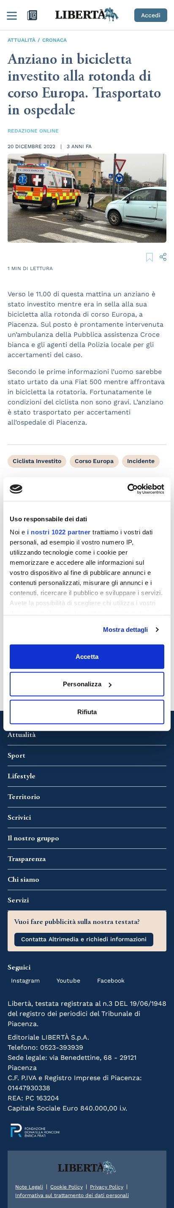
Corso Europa (94, 461)
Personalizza (82, 684)
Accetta (87, 656)
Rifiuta (87, 711)
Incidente (141, 461)
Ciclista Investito (37, 461)
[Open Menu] (12, 15)
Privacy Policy (106, 1186)
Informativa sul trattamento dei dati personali (72, 1195)
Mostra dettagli (125, 629)
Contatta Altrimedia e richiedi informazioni (84, 939)
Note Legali (29, 1186)
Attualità (21, 40)
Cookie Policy (66, 1186)
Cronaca (54, 40)
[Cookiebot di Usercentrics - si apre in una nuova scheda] (127, 489)
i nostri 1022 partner (59, 532)
